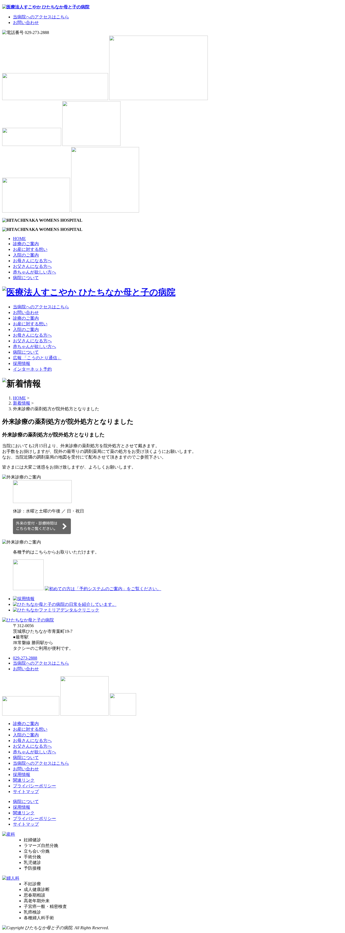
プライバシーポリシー (34, 786)
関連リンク (23, 780)
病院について (26, 277)
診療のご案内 (26, 243)
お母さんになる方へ (32, 260)
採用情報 (21, 363)
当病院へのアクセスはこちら (41, 17)
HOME (19, 238)
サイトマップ (26, 791)
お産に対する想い (30, 249)
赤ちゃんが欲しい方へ (34, 272)
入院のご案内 (26, 255)
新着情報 (21, 403)
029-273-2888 (25, 658)
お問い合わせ (26, 22)
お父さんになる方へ (32, 266)
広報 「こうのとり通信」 (37, 358)
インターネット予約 (32, 369)
